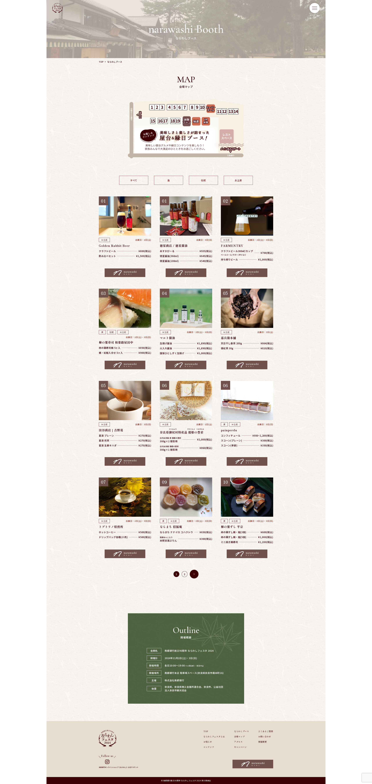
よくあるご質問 (265, 731)
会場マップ (239, 736)
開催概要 (262, 741)
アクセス (238, 741)
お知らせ (207, 741)
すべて (133, 180)
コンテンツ (208, 747)
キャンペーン (240, 747)
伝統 (203, 180)
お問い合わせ (264, 736)
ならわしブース (241, 731)
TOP (101, 61)
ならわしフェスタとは (214, 736)
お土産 (238, 180)
